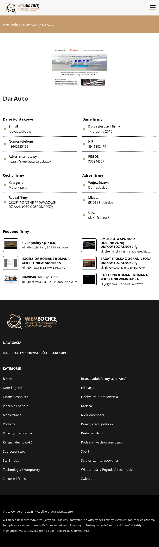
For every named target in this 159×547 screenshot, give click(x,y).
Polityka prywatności (30, 353)
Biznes (8, 379)
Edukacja (87, 388)
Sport (85, 451)
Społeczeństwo (14, 451)
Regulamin (58, 353)
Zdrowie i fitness (15, 479)
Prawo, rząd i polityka (97, 424)
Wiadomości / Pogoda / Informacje (107, 469)
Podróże (9, 424)
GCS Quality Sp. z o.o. (39, 243)
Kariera (86, 406)
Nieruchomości (92, 415)
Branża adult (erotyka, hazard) (103, 379)
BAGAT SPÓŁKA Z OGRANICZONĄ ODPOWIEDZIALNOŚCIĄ (126, 261)
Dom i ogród (12, 388)
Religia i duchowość (17, 442)
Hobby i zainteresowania (99, 397)
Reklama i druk (92, 433)
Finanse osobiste (15, 397)
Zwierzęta (88, 479)
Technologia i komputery (21, 469)
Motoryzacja (18, 187)
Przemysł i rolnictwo (18, 433)
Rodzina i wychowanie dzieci (102, 442)
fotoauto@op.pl (20, 131)
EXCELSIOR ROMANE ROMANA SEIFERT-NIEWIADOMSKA (46, 261)
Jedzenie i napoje (15, 406)
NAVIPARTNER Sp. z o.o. (40, 277)
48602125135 (18, 147)
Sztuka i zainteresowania (99, 460)
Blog (6, 353)
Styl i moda (11, 460)
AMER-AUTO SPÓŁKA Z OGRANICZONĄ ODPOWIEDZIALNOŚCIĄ (118, 243)
